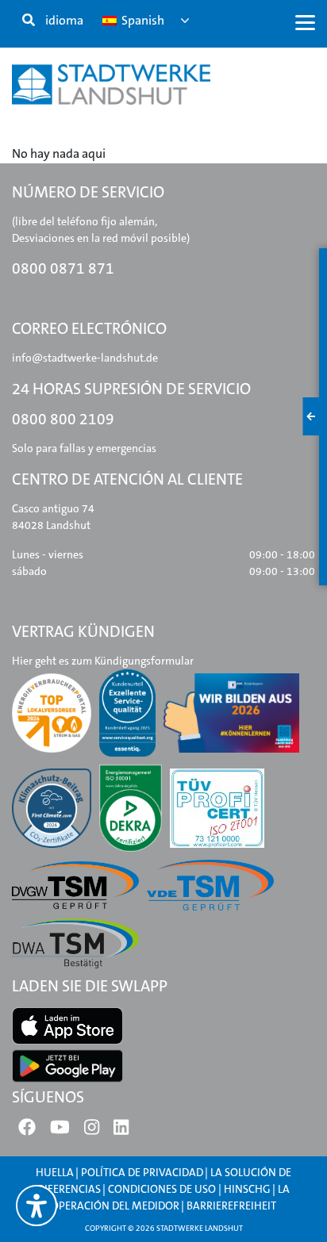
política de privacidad (142, 1172)
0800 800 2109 (63, 419)
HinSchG (247, 1189)
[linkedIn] (121, 1131)
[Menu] (305, 22)
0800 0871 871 (63, 268)
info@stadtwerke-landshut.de (85, 358)
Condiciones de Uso (163, 1189)
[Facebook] (27, 1131)
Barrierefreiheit (231, 1205)
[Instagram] (92, 1131)
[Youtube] (60, 1131)
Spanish (141, 20)
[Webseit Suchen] (28, 21)
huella (55, 1172)
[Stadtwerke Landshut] (111, 84)
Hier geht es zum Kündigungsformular (103, 661)
